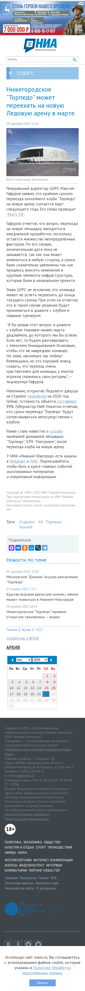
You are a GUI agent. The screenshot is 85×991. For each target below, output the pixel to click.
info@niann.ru (24, 775)
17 (11, 694)
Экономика (32, 842)
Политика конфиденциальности (27, 819)
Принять (42, 983)
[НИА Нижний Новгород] (40, 51)
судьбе (56, 431)
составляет (67, 401)
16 (53, 688)
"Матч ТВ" (15, 214)
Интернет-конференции (53, 860)
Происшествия (60, 847)
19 (25, 694)
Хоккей (25, 527)
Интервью (54, 865)
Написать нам (47, 883)
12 (25, 688)
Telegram (17, 461)
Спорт (41, 847)
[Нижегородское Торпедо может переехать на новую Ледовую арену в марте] (42, 152)
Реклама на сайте (19, 888)
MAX (34, 461)
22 (46, 694)
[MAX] (11, 548)
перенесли (36, 396)
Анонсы (11, 865)
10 (11, 688)
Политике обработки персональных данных (46, 970)
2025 (39, 629)
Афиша (10, 852)
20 (32, 694)
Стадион (26, 521)
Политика (13, 842)
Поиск (43, 877)
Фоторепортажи (18, 860)
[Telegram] (44, 548)
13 (32, 688)
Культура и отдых (19, 847)
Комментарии (16, 870)
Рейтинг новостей (44, 870)
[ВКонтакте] (18, 548)
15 (46, 688)
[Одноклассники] (25, 548)
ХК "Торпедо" (50, 521)
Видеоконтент (31, 865)
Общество (52, 842)
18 (18, 694)
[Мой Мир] (31, 548)
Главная (11, 629)
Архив (26, 629)
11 (18, 688)
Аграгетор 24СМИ (23, 638)
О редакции (46, 888)
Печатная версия (19, 883)
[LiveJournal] (38, 548)
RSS (54, 877)
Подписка (28, 877)
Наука (22, 852)
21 (39, 694)
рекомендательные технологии (27, 814)
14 (39, 688)
